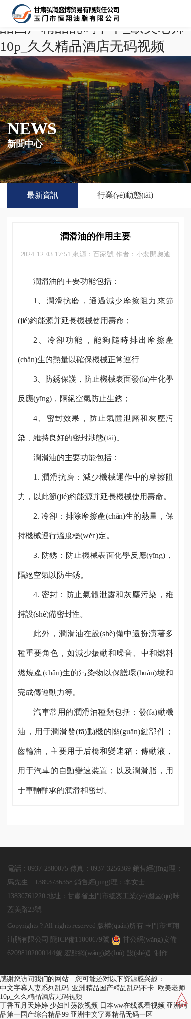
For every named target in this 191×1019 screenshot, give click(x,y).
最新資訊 (42, 195)
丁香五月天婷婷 (24, 1005)
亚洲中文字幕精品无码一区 (112, 1014)
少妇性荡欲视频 (74, 1005)
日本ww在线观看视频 (132, 1005)
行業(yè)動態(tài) (125, 195)
